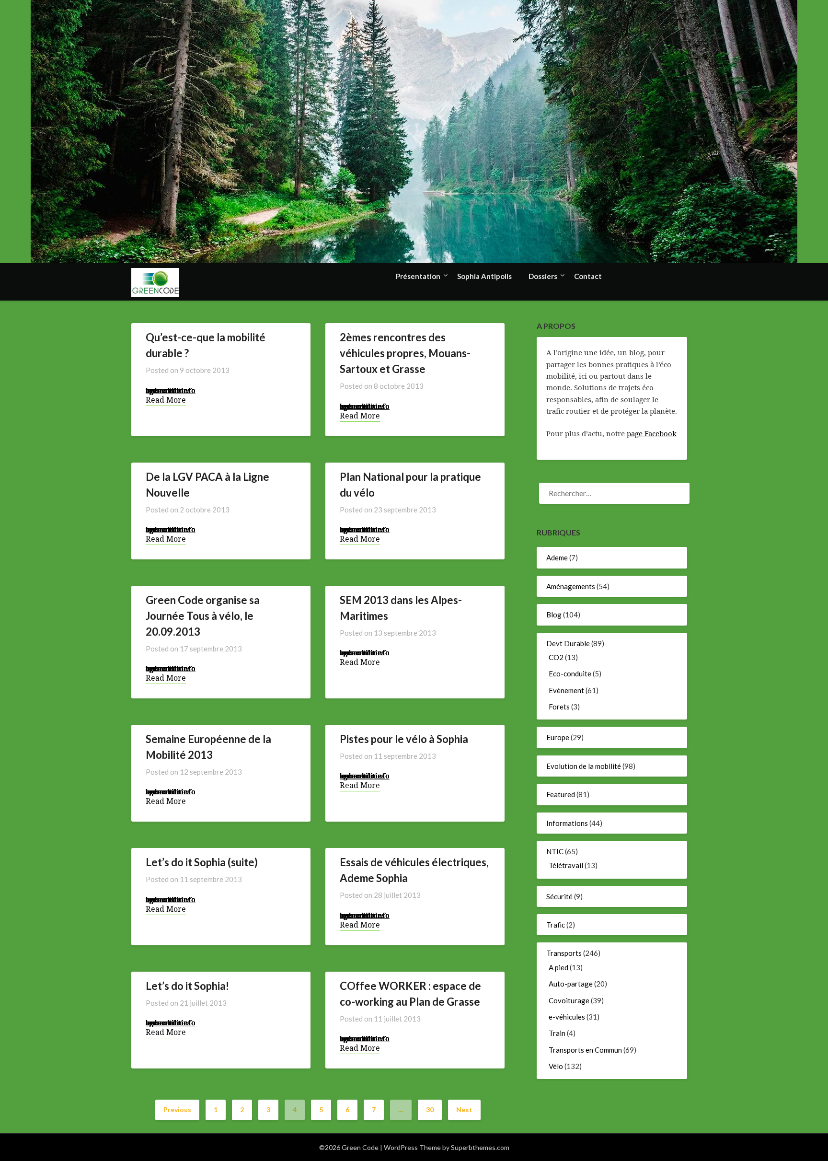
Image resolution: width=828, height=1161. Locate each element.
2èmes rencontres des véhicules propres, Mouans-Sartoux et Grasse (405, 353)
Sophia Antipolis (484, 276)
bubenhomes (168, 390)
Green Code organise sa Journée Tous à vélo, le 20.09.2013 (203, 615)
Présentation (418, 276)
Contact (588, 276)
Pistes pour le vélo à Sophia (404, 738)
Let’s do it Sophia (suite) (202, 862)
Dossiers (543, 276)
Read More (166, 400)
